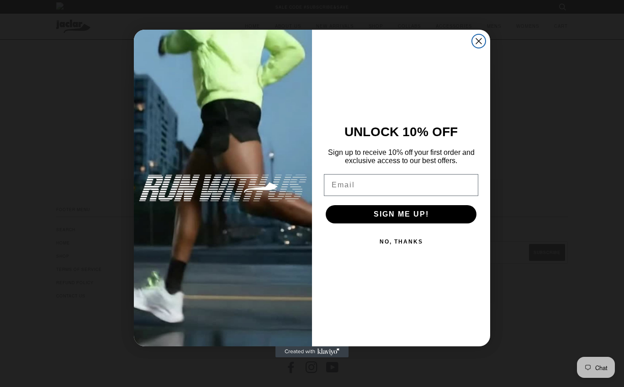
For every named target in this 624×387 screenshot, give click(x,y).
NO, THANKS (401, 242)
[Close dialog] (479, 41)
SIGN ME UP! (401, 214)
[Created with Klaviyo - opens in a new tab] (312, 351)
